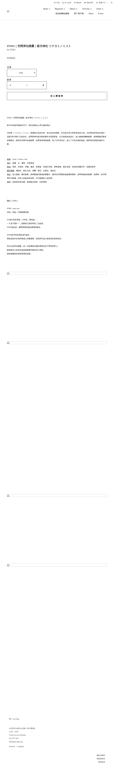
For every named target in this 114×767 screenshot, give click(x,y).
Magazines (59, 9)
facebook (12, 746)
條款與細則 (101, 755)
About (90, 14)
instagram (21, 746)
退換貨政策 (101, 759)
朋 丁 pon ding (14, 719)
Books (46, 9)
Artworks (86, 9)
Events (100, 14)
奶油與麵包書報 (62, 14)
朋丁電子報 (79, 14)
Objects (73, 9)
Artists (99, 9)
